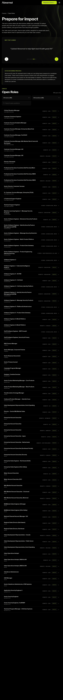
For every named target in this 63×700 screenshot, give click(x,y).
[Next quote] (56, 59)
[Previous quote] (6, 59)
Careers (4, 13)
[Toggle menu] (59, 2)
